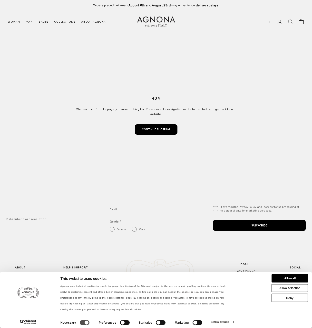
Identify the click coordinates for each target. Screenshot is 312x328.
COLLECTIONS (64, 21)
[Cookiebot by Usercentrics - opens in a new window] (28, 322)
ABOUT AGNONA (93, 21)
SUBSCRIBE (259, 225)
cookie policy (190, 292)
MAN (29, 21)
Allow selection (289, 288)
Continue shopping (156, 129)
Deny (289, 298)
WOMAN (14, 21)
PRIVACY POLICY (244, 270)
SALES (44, 21)
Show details (220, 322)
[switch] (125, 322)
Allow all (290, 278)
